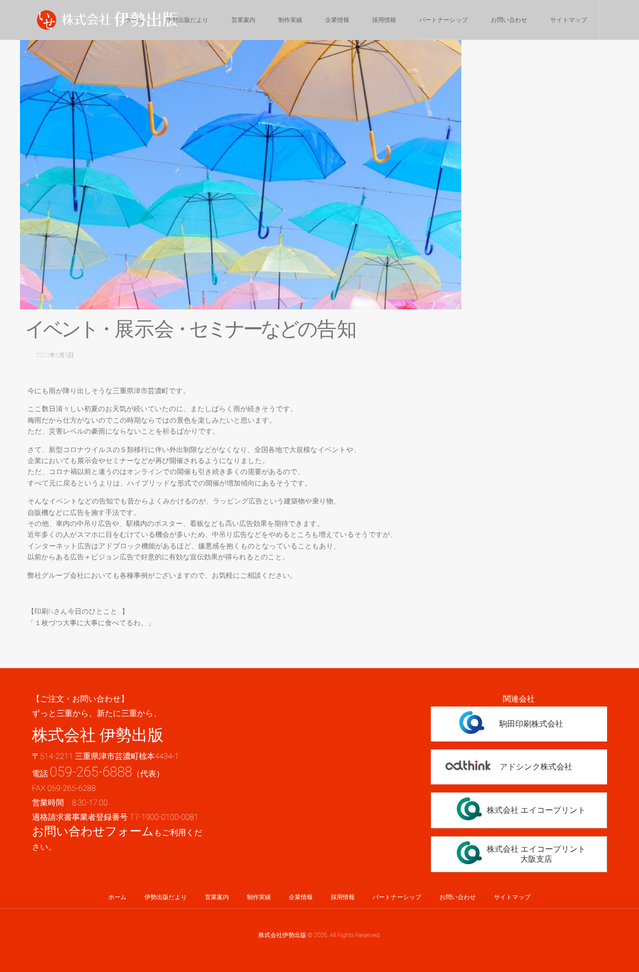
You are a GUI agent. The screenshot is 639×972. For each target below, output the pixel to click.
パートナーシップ (443, 19)
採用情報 (384, 19)
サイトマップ (568, 19)
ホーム (134, 19)
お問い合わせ (509, 19)
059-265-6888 (91, 772)
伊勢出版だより (187, 19)
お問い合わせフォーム (93, 831)
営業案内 (244, 19)
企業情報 (337, 19)
